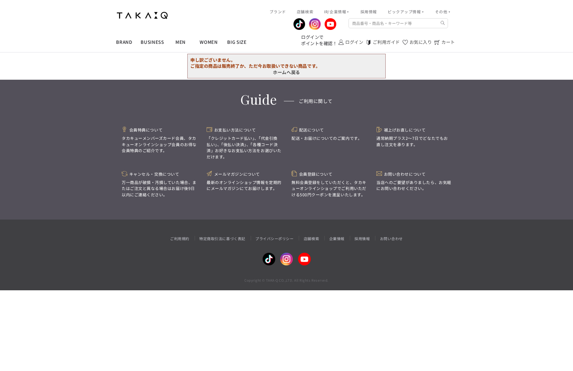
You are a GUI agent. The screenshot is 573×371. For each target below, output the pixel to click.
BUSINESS (152, 42)
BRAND (124, 42)
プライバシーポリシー (274, 238)
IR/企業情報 (335, 11)
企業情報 (337, 238)
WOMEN (209, 42)
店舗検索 (311, 238)
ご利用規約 (179, 238)
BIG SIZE (236, 42)
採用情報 (362, 238)
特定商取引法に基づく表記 (222, 238)
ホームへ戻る (286, 72)
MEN (180, 42)
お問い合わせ (391, 238)
